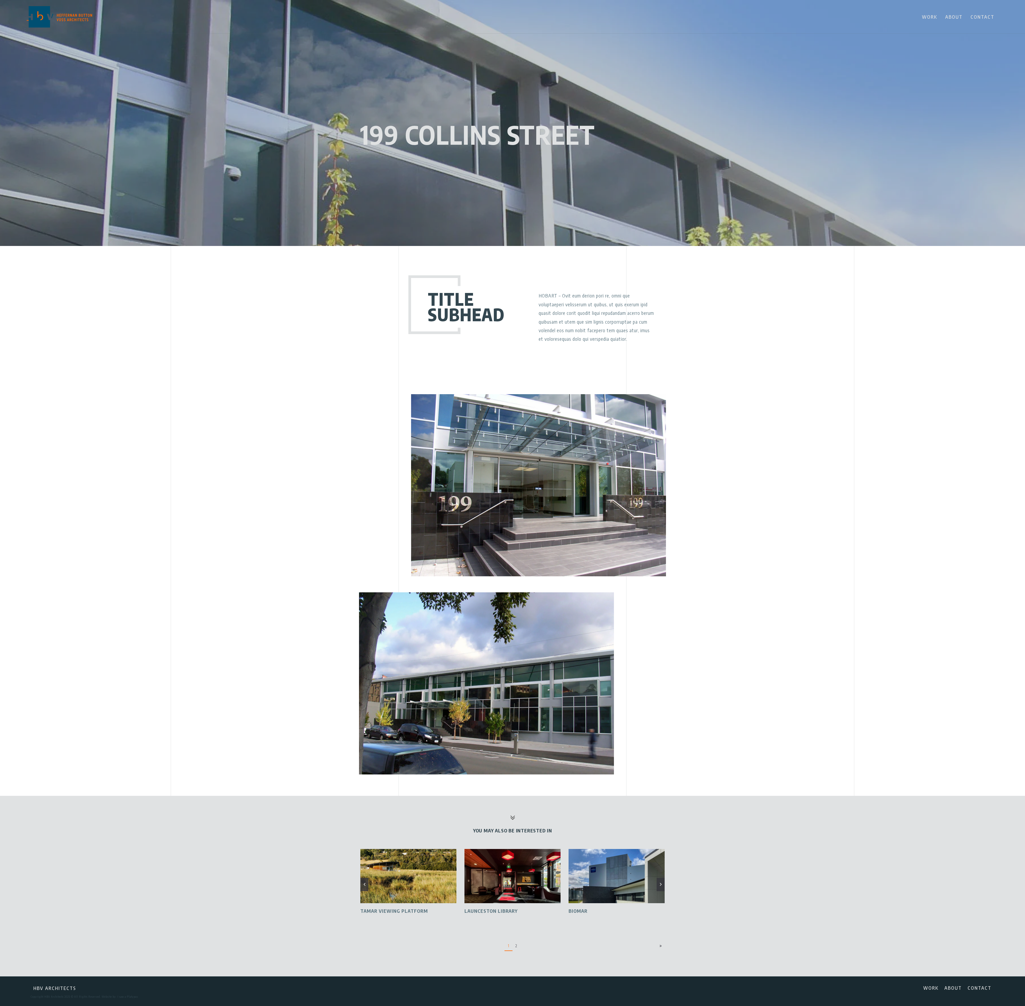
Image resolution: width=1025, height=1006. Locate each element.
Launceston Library (386, 911)
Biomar (473, 911)
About (954, 17)
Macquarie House (591, 911)
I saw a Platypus (127, 996)
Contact (982, 17)
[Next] (661, 946)
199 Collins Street (477, 134)
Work (929, 17)
